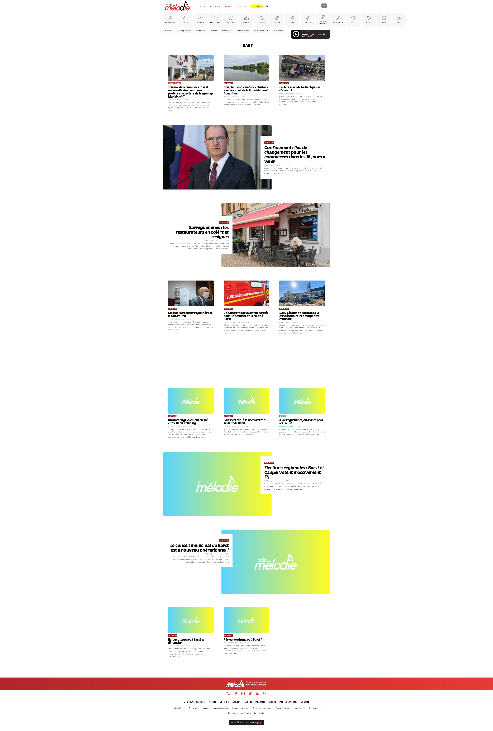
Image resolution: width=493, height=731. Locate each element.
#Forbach (169, 31)
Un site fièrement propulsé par (244, 722)
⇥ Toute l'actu (279, 31)
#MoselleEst (226, 31)
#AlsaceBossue (242, 31)
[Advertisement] (246, 361)
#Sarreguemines (184, 31)
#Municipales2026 (261, 31)
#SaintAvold (201, 31)
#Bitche (214, 31)
